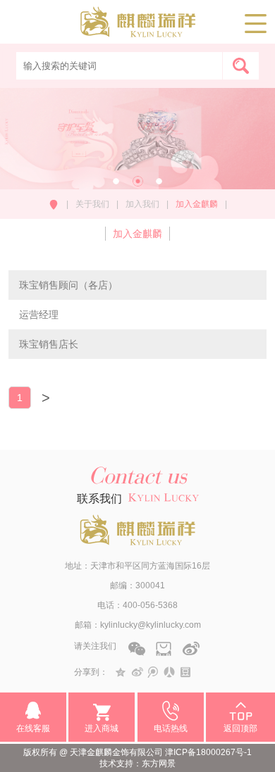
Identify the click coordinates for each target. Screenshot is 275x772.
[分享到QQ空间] (121, 672)
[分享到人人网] (170, 672)
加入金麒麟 (137, 233)
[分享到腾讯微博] (153, 672)
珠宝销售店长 (48, 344)
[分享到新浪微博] (137, 672)
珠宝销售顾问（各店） (68, 285)
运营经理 (39, 314)
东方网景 (159, 763)
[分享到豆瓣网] (186, 672)
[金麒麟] (137, 31)
